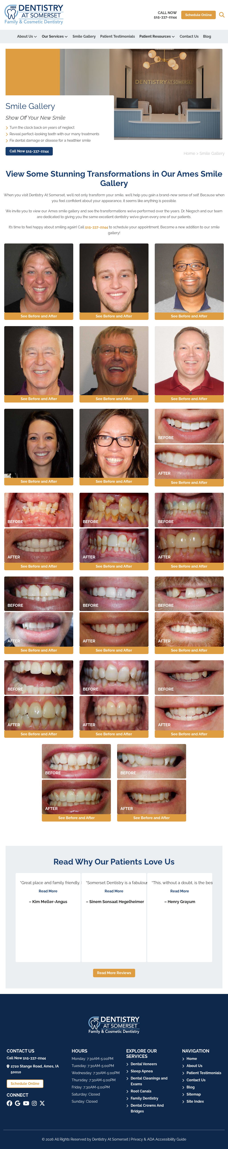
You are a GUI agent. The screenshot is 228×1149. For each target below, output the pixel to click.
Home (189, 153)
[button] (222, 15)
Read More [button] (48, 891)
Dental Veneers (144, 1064)
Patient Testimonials (117, 36)
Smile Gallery (84, 36)
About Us (25, 36)
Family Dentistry (144, 1098)
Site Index (195, 1101)
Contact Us (189, 36)
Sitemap (194, 1094)
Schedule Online (198, 15)
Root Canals (141, 1091)
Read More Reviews (114, 973)
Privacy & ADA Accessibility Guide (158, 1139)
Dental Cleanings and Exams (149, 1081)
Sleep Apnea (142, 1071)
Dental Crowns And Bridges (147, 1108)
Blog (207, 36)
